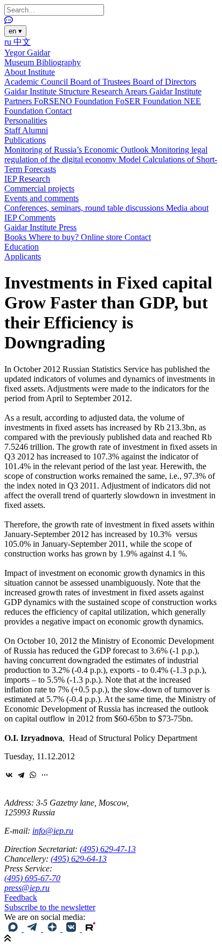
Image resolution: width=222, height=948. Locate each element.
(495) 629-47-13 (108, 849)
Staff (13, 130)
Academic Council (37, 81)
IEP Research (27, 178)
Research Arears (120, 91)
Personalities (25, 120)
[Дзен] (53, 928)
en (15, 31)
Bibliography (58, 62)
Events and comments (41, 198)
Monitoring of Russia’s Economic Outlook (77, 149)
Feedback (20, 897)
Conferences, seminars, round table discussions (85, 207)
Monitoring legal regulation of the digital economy (105, 154)
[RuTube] (90, 928)
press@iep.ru (27, 887)
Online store (102, 237)
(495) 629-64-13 (79, 858)
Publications (25, 140)
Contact (58, 110)
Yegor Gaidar (27, 52)
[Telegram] (21, 775)
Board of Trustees (101, 81)
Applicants (22, 256)
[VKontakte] (9, 775)
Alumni (35, 130)
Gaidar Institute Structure (48, 91)
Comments (37, 217)
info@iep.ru (52, 830)
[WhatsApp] (33, 775)
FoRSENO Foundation (74, 101)
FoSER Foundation (149, 101)
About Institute (29, 72)
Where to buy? (55, 237)
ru (8, 41)
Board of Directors (164, 81)
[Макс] (14, 928)
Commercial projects (39, 188)
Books (16, 237)
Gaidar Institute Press (40, 227)
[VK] (72, 928)
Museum (20, 62)
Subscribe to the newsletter (49, 907)
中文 (22, 41)
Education (21, 246)
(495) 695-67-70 (32, 878)
